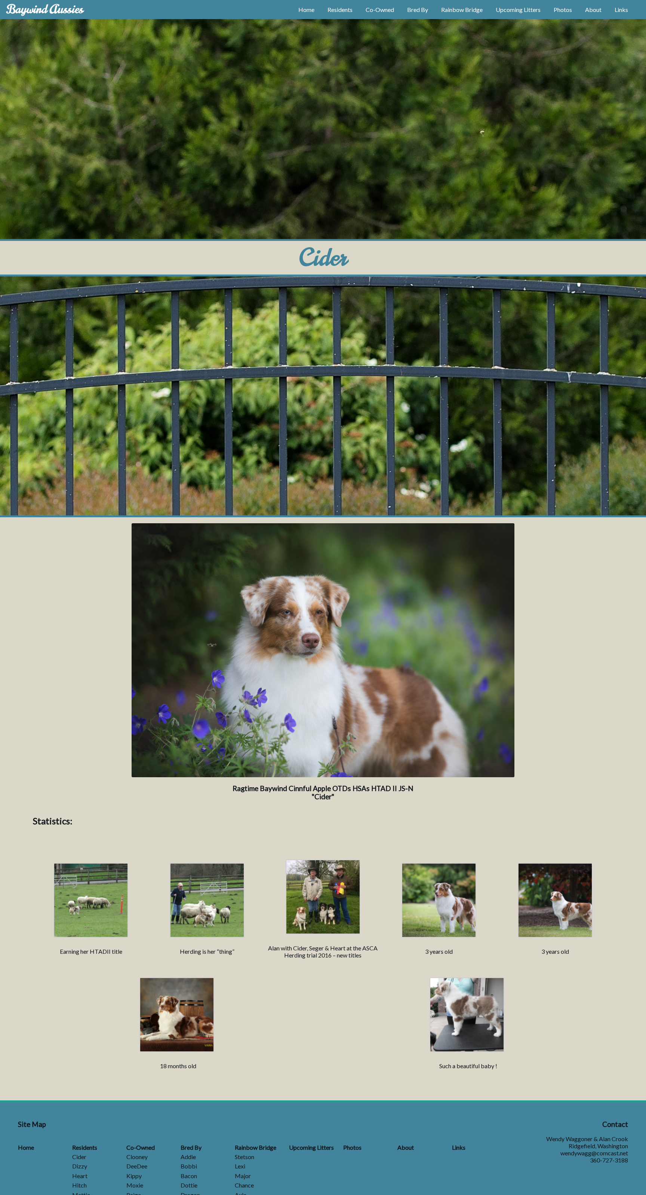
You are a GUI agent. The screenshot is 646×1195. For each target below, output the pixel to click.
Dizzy (79, 1166)
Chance (244, 1185)
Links (621, 9)
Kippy (134, 1175)
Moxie (134, 1185)
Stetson (244, 1156)
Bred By (417, 9)
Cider (79, 1156)
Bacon (189, 1175)
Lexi (240, 1166)
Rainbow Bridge (462, 9)
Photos (563, 9)
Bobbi (189, 1166)
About (593, 9)
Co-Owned (380, 9)
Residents (340, 9)
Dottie (189, 1185)
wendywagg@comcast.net (594, 1152)
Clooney (137, 1156)
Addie (188, 1156)
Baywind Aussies (44, 9)
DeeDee (136, 1166)
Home (306, 9)
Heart (79, 1175)
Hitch (79, 1185)
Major (243, 1175)
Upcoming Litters (518, 9)
